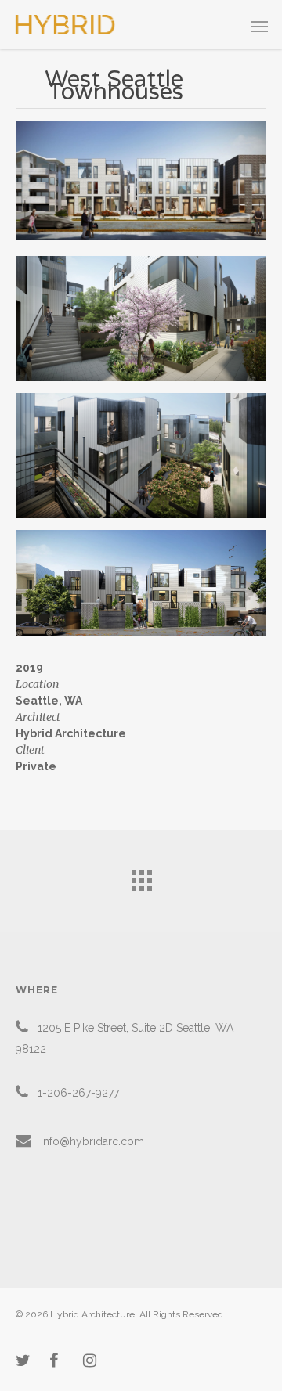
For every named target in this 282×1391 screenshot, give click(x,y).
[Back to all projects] (141, 876)
